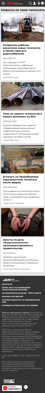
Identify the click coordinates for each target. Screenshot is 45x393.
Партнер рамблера (22, 381)
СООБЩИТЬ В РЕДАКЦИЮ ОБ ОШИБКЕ (20, 305)
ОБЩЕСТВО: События (13, 203)
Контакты (7, 284)
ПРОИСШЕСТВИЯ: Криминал (16, 269)
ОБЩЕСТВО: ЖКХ (11, 77)
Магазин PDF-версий (12, 296)
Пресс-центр (34, 293)
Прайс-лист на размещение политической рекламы (16, 289)
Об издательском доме (14, 293)
